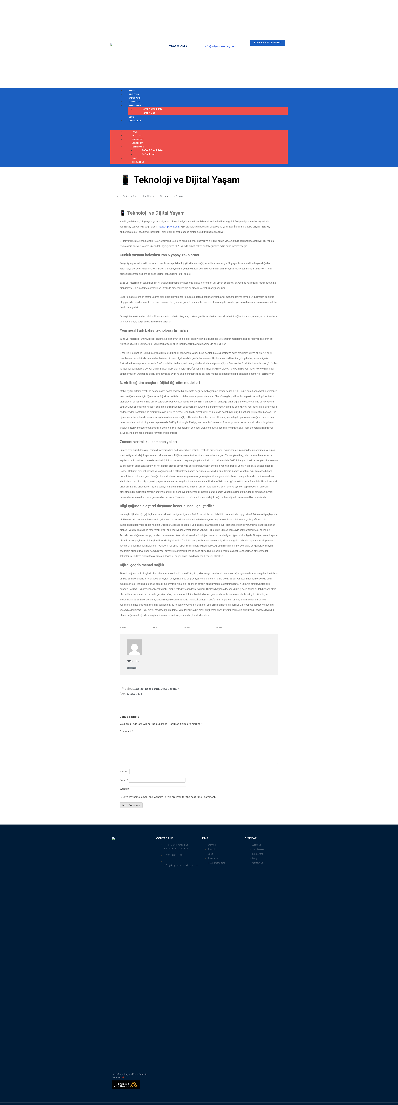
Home (134, 132)
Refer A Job (148, 112)
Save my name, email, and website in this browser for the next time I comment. (169, 796)
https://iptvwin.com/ (170, 226)
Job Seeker (137, 143)
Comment (126, 731)
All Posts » (131, 668)
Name (124, 771)
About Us (137, 135)
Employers (137, 139)
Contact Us (135, 120)
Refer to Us (135, 105)
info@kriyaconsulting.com (220, 46)
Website (124, 788)
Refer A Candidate (152, 109)
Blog (134, 158)
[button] (268, 42)
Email (124, 780)
